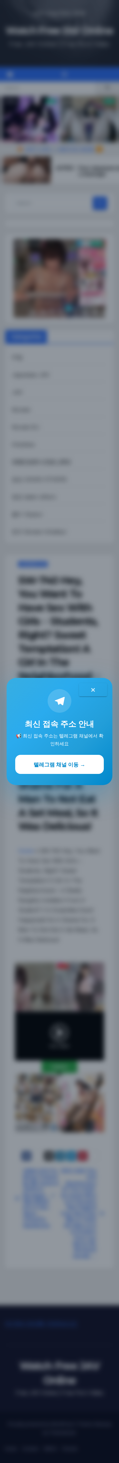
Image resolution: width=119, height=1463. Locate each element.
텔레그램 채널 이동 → (59, 764)
